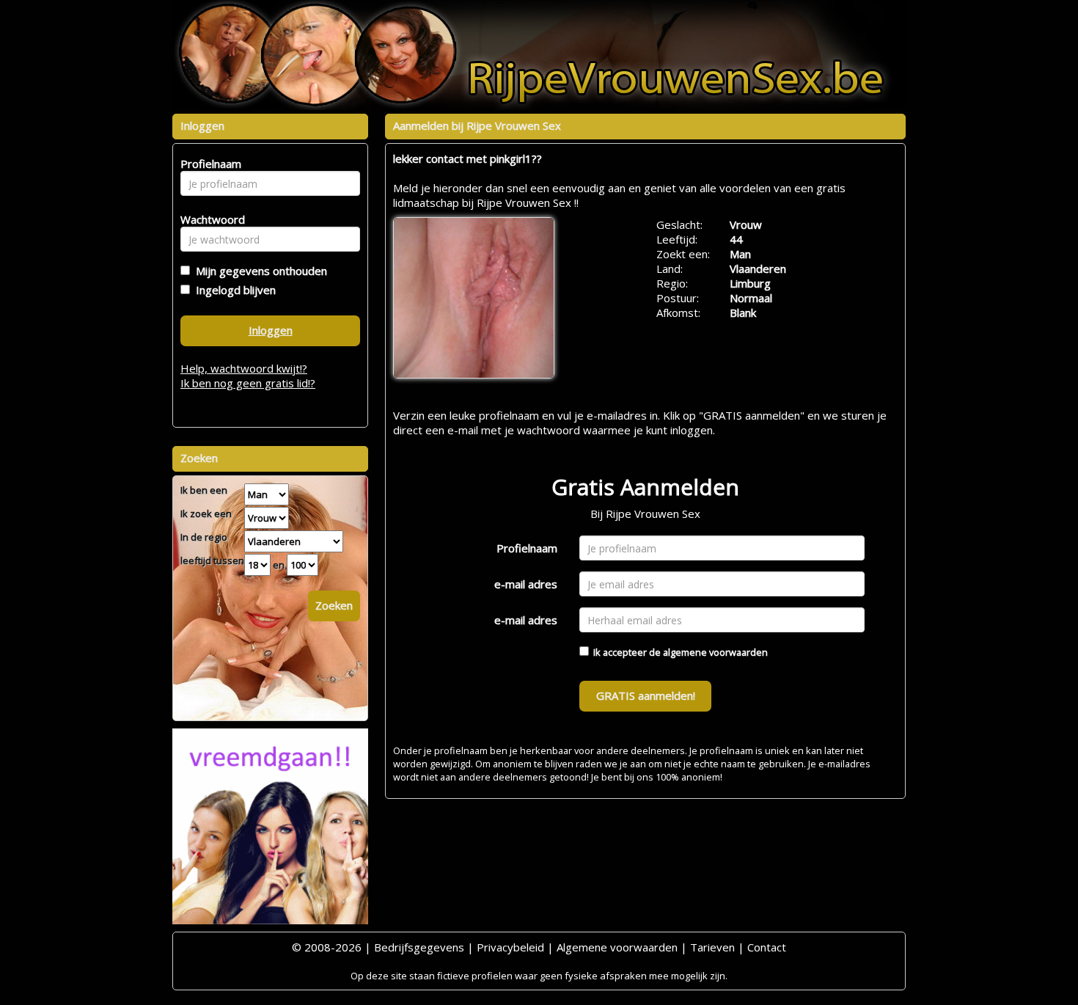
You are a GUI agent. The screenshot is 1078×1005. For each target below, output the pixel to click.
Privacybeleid (510, 947)
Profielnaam (526, 548)
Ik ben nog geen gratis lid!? (247, 383)
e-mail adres (525, 584)
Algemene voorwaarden (617, 947)
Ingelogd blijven (233, 289)
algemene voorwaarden (715, 652)
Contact (766, 947)
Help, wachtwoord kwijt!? (243, 368)
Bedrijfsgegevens (419, 947)
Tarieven (712, 947)
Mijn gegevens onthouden (258, 270)
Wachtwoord (208, 219)
